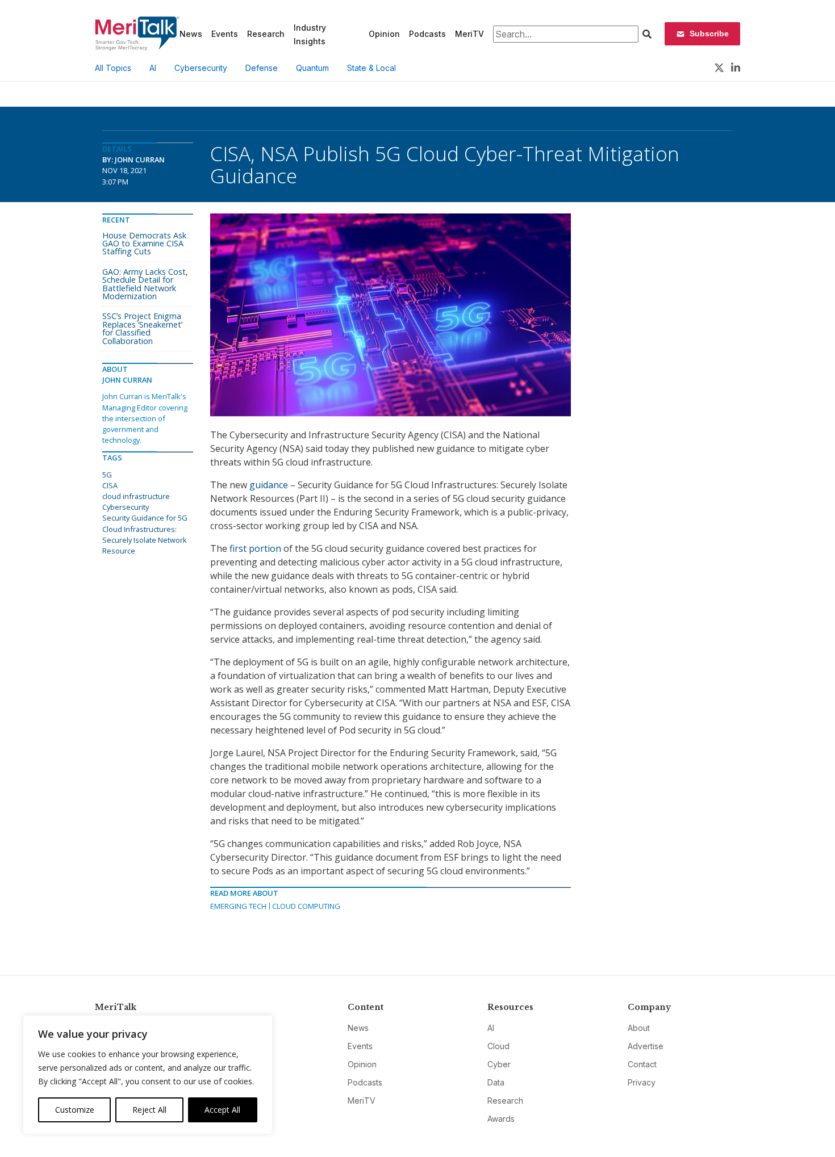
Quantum (312, 68)
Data (495, 1082)
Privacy (642, 1082)
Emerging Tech (238, 906)
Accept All (222, 1109)
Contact (642, 1064)
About (639, 1028)
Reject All (149, 1109)
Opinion (384, 34)
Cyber (499, 1064)
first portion (255, 548)
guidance (268, 485)
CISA (110, 485)
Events (224, 34)
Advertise (645, 1046)
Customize (74, 1109)
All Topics (113, 68)
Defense (261, 68)
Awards (501, 1119)
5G (107, 474)
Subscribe (709, 33)
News (190, 34)
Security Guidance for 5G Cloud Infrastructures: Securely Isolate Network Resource (144, 534)
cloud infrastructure (136, 496)
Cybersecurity (200, 68)
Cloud (498, 1046)
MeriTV (469, 34)
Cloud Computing (306, 906)
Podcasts (427, 34)
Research (266, 34)
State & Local (371, 68)
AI (152, 68)
